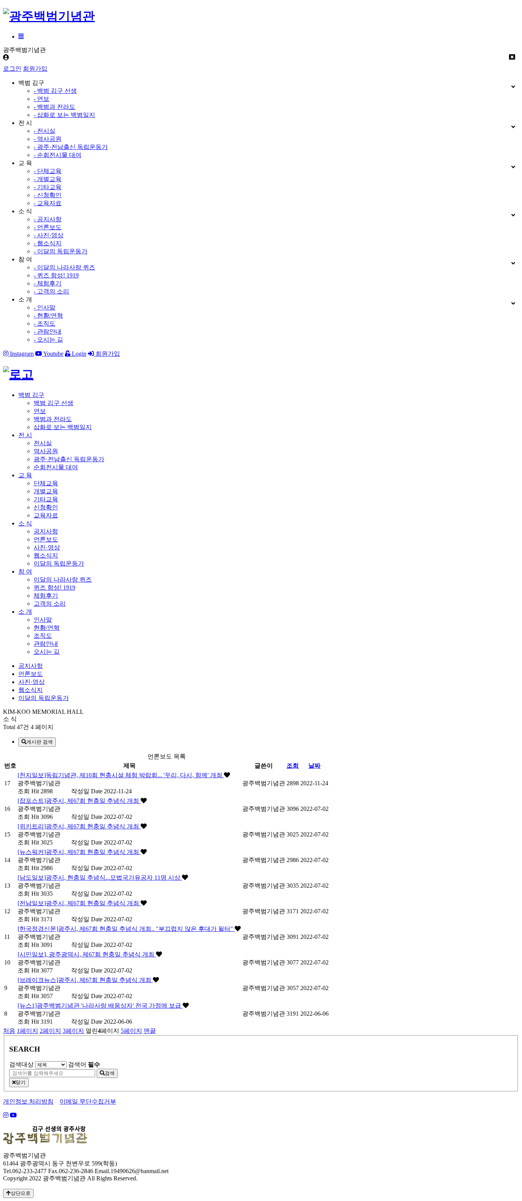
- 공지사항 (48, 219)
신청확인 (46, 507)
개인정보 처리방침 (28, 1101)
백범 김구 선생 (53, 403)
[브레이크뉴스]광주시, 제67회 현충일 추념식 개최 (85, 980)
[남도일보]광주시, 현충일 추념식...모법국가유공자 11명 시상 (100, 877)
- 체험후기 (48, 283)
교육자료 (46, 515)
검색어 (84, 1064)
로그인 (12, 68)
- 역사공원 (48, 139)
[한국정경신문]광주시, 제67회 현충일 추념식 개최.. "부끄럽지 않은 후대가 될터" (126, 928)
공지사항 (46, 531)
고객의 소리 (50, 603)
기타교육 (46, 499)
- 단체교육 (48, 171)
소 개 (25, 611)
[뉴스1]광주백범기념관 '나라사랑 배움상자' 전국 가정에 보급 (100, 1005)
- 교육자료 (48, 203)
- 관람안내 (48, 331)
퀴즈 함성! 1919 (54, 587)
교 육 (25, 475)
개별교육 (46, 491)
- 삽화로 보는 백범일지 (64, 115)
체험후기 (46, 595)
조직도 (43, 635)
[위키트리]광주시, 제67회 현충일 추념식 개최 (79, 826)
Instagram (21, 353)
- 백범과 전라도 (54, 107)
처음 (9, 1031)
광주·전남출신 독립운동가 (69, 459)
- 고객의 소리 (51, 291)
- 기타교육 (48, 187)
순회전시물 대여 (56, 467)
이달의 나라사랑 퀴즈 (63, 579)
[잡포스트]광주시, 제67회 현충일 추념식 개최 (79, 800)
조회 (293, 765)
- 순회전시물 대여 (57, 155)
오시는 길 (47, 651)
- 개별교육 (48, 179)
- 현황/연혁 (48, 315)
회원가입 (35, 68)
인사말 (43, 619)
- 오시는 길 (48, 339)
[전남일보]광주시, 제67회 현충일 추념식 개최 (79, 903)
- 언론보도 (48, 227)
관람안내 (46, 643)
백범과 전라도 (53, 419)
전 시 (25, 435)
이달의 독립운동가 (59, 563)
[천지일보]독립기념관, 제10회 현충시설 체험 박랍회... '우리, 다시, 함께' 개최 (121, 775)
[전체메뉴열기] (21, 36)
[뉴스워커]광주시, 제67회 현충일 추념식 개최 (79, 852)
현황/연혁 (47, 627)
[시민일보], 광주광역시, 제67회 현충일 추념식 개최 (87, 954)
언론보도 (46, 539)
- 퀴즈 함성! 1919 (56, 275)
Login (78, 353)
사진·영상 (47, 547)
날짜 (314, 765)
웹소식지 (46, 555)
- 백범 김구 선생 (55, 91)
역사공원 (46, 451)
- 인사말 (44, 307)
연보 (40, 411)
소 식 (25, 523)
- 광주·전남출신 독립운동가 (71, 147)
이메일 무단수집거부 (88, 1101)
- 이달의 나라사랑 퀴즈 (64, 267)
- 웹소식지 (48, 243)
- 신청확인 (48, 195)
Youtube (52, 353)
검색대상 (21, 1064)
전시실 (43, 443)
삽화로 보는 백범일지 (63, 427)
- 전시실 (44, 131)
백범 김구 (31, 395)
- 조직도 (44, 323)
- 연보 (41, 99)
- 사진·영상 (48, 235)
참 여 (25, 571)
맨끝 (150, 1031)
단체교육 (46, 483)
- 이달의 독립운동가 (61, 251)
